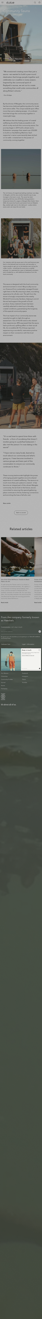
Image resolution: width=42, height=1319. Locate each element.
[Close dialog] (39, 650)
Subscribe (39, 668)
